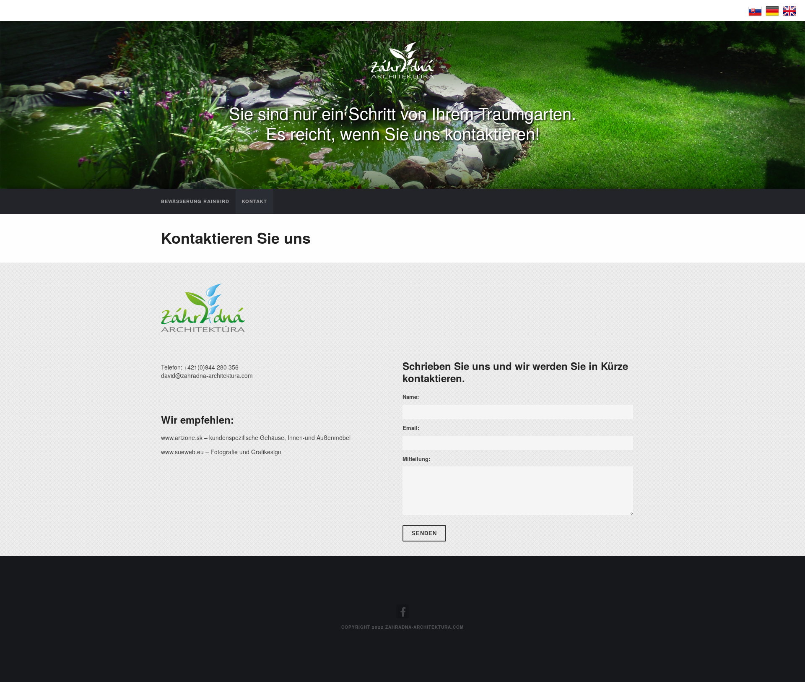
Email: (410, 428)
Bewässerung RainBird (195, 201)
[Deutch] (772, 10)
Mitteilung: (416, 459)
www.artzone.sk (182, 437)
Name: (410, 397)
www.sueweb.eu (182, 452)
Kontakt (254, 201)
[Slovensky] (755, 10)
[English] (789, 10)
